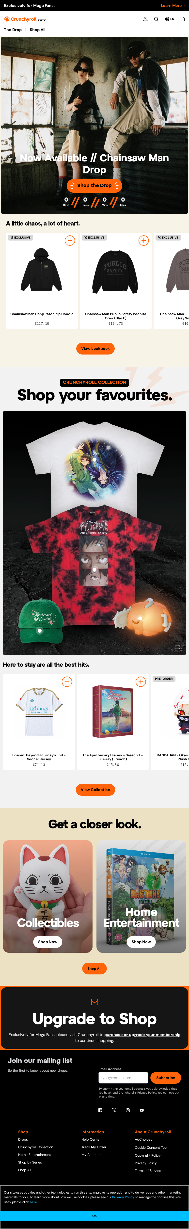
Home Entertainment (34, 1154)
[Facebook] (100, 1110)
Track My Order (93, 1147)
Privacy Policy (146, 1163)
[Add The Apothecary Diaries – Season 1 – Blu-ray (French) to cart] (141, 682)
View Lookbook (95, 348)
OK (94, 1216)
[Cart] (182, 18)
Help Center (91, 1139)
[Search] (156, 19)
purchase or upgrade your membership (142, 1034)
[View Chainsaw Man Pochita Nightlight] (140, 618)
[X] (114, 1110)
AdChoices (143, 1139)
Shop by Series (30, 1162)
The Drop (13, 30)
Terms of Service (148, 1170)
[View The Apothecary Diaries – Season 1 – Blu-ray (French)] (113, 712)
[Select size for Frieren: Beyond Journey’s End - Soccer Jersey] (67, 682)
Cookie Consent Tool (151, 1147)
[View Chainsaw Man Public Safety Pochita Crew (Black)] (116, 271)
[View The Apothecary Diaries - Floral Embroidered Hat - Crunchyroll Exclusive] (40, 631)
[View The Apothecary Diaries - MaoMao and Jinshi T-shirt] (94, 460)
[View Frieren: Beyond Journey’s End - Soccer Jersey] (39, 712)
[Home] (25, 19)
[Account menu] (145, 18)
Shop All (37, 30)
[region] (97, 281)
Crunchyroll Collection (35, 1147)
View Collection (95, 789)
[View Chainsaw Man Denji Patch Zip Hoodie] (42, 271)
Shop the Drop (94, 185)
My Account (91, 1154)
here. (33, 1202)
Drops (23, 1139)
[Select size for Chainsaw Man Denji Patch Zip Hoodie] (70, 240)
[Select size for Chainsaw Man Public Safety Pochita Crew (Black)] (144, 240)
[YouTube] (142, 1110)
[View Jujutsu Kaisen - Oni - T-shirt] (94, 570)
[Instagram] (128, 1110)
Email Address (109, 1069)
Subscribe (165, 1077)
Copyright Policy (148, 1155)
